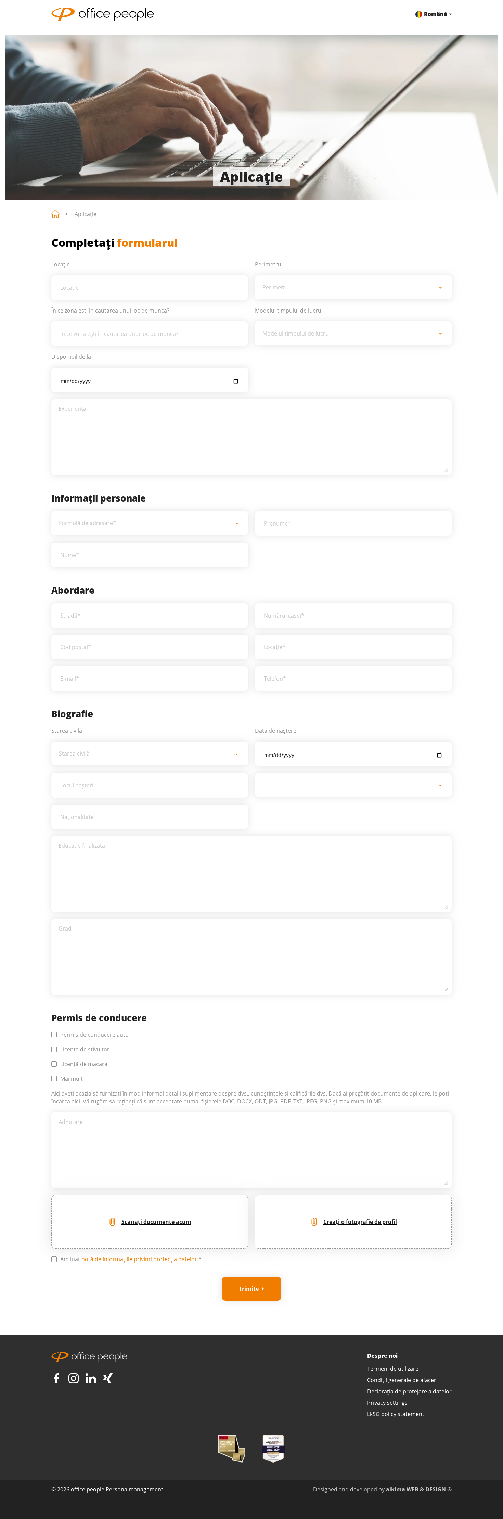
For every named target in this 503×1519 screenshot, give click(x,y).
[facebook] (56, 1378)
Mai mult (71, 1079)
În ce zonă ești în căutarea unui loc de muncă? (119, 334)
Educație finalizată (82, 845)
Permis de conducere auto (94, 1034)
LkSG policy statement (395, 1414)
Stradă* (70, 615)
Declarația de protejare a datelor (409, 1391)
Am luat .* (131, 1259)
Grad (65, 928)
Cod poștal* (75, 647)
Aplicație (85, 214)
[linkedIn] (91, 1378)
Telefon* (275, 678)
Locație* (274, 647)
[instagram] (73, 1378)
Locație (69, 287)
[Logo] (209, 14)
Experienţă (72, 409)
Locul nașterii (77, 785)
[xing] (108, 1378)
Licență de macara (83, 1064)
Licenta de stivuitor (84, 1049)
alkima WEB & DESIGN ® (419, 1489)
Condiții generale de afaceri (402, 1380)
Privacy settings (387, 1402)
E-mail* (69, 678)
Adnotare (71, 1122)
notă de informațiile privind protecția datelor (139, 1259)
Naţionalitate (77, 817)
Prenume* (277, 523)
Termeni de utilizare (392, 1368)
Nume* (69, 555)
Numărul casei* (284, 615)
